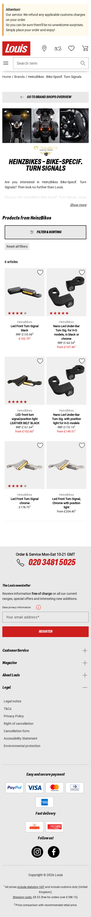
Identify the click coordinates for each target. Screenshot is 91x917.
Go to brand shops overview (49, 97)
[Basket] (85, 48)
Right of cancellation (18, 723)
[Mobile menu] (5, 63)
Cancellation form (16, 731)
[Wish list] (71, 48)
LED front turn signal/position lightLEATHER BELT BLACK (24, 419)
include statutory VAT (30, 887)
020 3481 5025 (51, 562)
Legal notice (12, 701)
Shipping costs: (22, 897)
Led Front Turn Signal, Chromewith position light (66, 503)
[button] (83, 63)
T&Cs (7, 709)
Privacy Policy (14, 716)
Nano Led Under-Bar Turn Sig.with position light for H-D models (66, 419)
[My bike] (57, 48)
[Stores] (44, 48)
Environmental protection (22, 746)
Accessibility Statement (20, 738)
